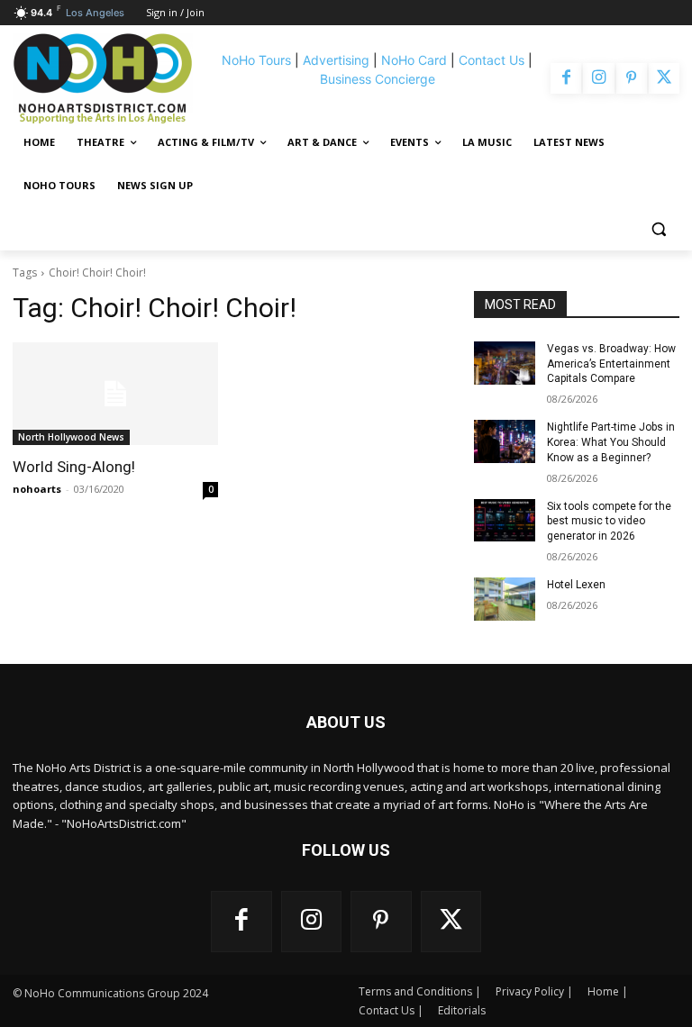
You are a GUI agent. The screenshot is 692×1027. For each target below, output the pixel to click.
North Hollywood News (71, 437)
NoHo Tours (256, 60)
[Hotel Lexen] (504, 599)
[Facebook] (566, 78)
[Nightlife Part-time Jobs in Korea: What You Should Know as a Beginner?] (504, 441)
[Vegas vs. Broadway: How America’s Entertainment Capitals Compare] (504, 363)
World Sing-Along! (74, 467)
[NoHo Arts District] (111, 78)
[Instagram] (598, 78)
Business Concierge (377, 78)
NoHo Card (414, 60)
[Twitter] (664, 78)
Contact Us (491, 60)
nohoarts (37, 488)
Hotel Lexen (576, 584)
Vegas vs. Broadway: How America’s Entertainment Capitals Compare (611, 364)
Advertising (336, 60)
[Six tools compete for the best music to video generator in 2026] (504, 520)
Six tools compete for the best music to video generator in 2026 (609, 521)
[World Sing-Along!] (115, 393)
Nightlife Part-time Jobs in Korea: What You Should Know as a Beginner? (611, 442)
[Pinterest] (631, 78)
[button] (658, 229)
